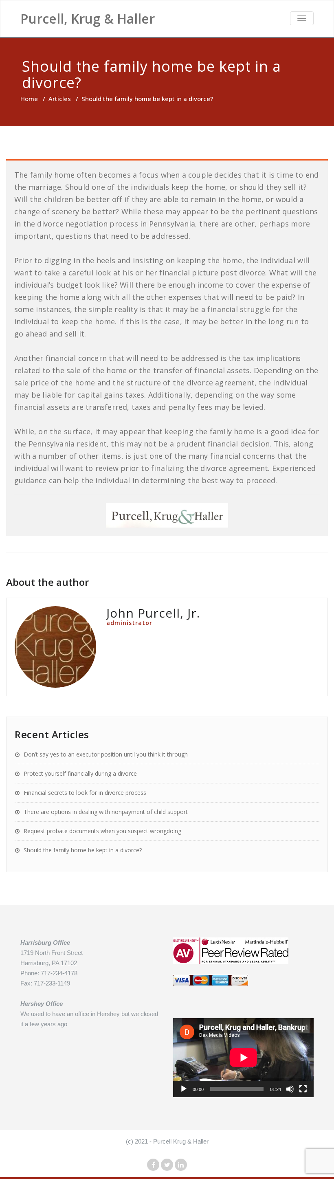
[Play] (184, 1089)
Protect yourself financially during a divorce (80, 773)
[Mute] (290, 1089)
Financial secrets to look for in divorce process (85, 792)
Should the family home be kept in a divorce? (83, 850)
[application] (243, 1057)
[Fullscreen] (303, 1089)
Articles (59, 99)
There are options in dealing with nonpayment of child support (106, 812)
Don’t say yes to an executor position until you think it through (106, 754)
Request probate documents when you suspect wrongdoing (102, 831)
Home (29, 99)
